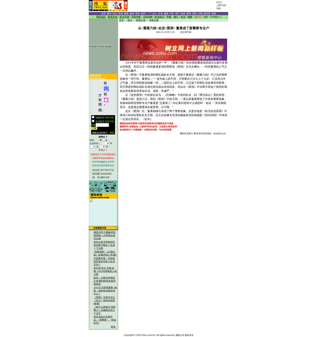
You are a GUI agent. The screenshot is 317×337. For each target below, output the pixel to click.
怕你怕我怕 (106, 173)
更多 (113, 327)
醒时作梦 (105, 177)
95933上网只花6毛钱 (221, 5)
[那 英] (96, 177)
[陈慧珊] (96, 173)
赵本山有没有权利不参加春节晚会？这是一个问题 (104, 245)
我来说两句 (187, 133)
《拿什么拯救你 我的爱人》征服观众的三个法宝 (105, 310)
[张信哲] (96, 170)
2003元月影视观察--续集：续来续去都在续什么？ (105, 290)
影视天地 (140, 20)
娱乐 (129, 20)
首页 (121, 20)
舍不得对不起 (107, 170)
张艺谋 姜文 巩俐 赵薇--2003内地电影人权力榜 (105, 271)
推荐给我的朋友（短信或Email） (211, 133)
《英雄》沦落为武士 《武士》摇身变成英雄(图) (104, 300)
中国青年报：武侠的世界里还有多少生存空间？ (104, 261)
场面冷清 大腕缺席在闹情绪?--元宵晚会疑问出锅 (105, 235)
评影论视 (154, 20)
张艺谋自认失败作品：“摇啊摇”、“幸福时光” (105, 320)
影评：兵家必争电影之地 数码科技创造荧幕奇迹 (105, 281)
